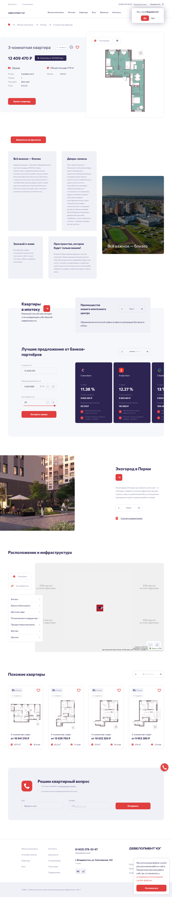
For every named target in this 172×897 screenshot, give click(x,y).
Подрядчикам (54, 872)
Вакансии (104, 12)
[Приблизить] (157, 645)
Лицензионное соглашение (140, 648)
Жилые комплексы (55, 12)
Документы (12, 4)
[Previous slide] (122, 309)
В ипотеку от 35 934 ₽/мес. (50, 58)
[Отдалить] (150, 645)
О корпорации (27, 4)
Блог (94, 12)
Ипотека (71, 12)
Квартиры (83, 12)
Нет (153, 18)
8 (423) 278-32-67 (125, 4)
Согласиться (151, 888)
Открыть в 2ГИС (157, 648)
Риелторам (53, 866)
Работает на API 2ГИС (141, 647)
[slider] (54, 406)
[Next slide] (141, 309)
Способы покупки (29, 855)
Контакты (116, 12)
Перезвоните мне (139, 4)
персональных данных (67, 786)
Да (145, 18)
